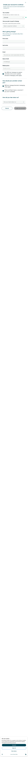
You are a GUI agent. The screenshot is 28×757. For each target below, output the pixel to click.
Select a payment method (10, 26)
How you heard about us (10, 102)
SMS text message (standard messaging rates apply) (15, 86)
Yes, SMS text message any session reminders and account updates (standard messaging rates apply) (13, 74)
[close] (25, 2)
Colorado (6, 17)
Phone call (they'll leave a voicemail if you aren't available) (14, 90)
